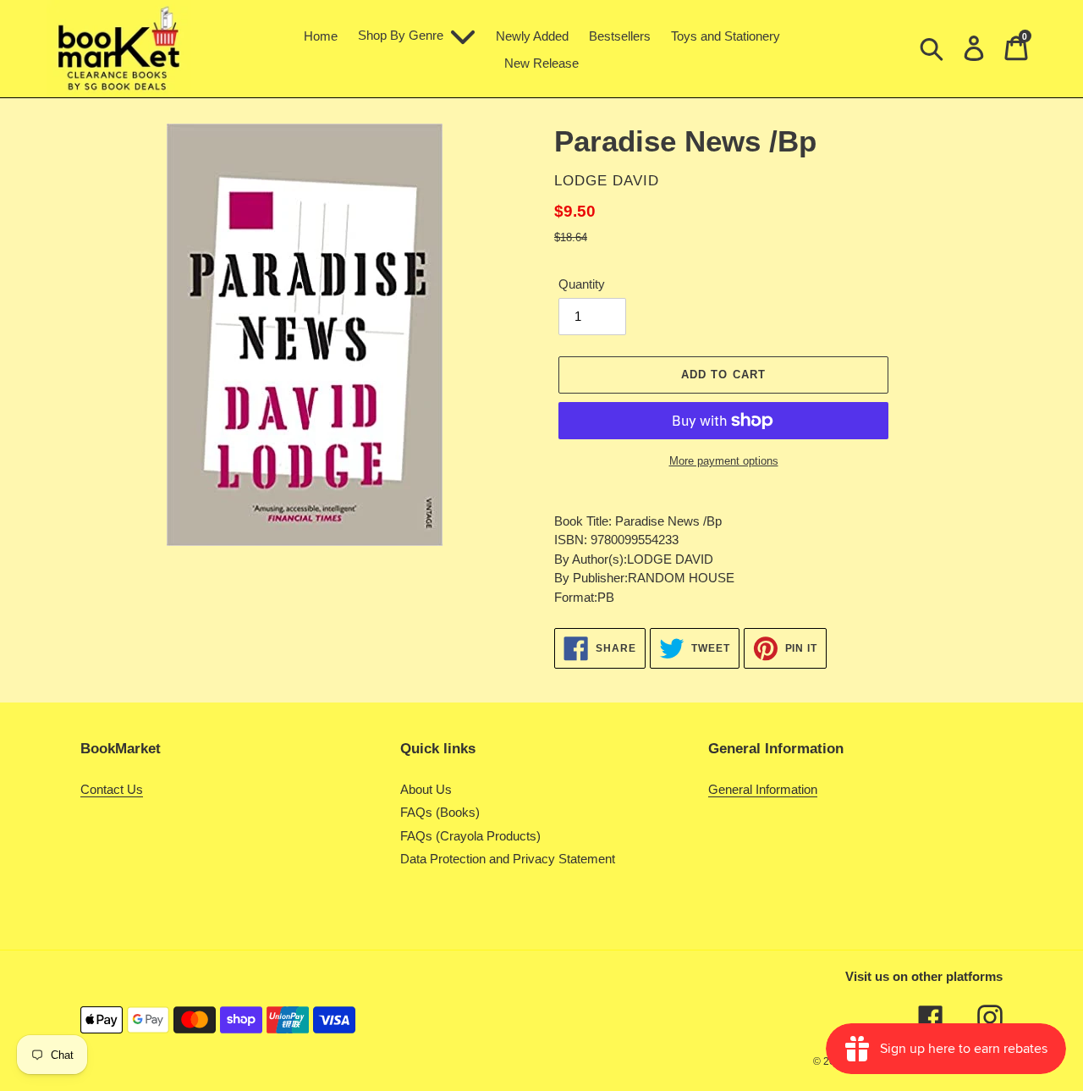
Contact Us (111, 789)
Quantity (581, 284)
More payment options (723, 461)
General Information (762, 789)
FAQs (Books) (440, 812)
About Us (426, 789)
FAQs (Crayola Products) (470, 836)
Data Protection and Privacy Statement (507, 858)
